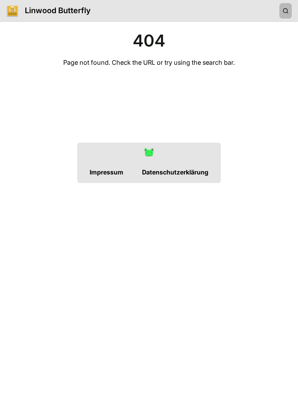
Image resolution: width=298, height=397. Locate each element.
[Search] (285, 11)
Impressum (106, 172)
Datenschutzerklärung (175, 172)
